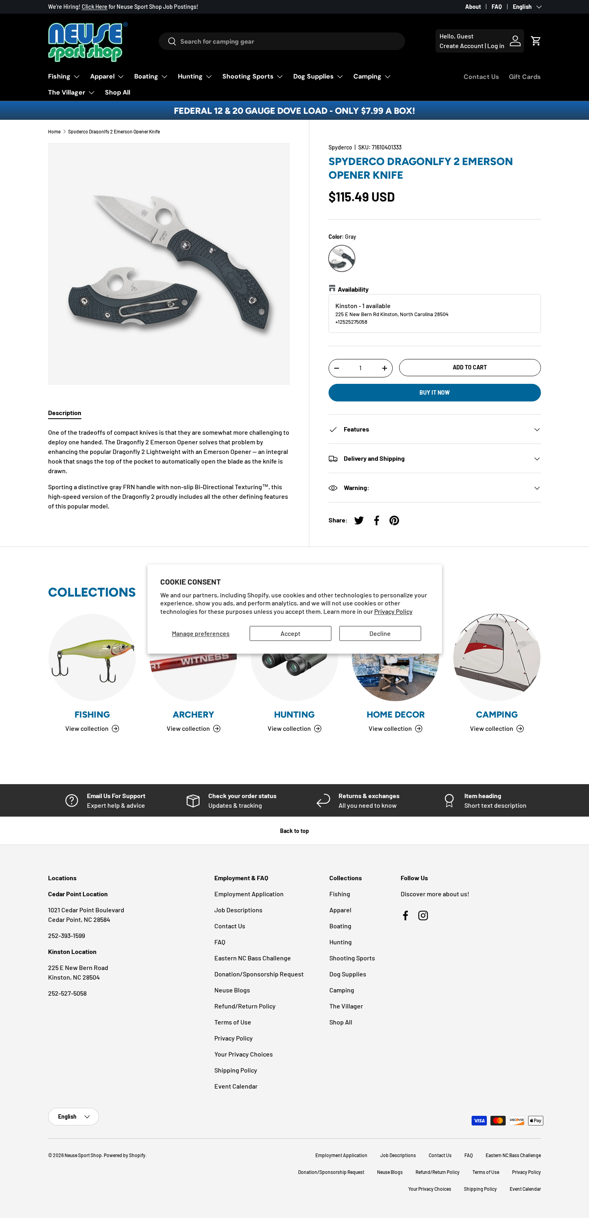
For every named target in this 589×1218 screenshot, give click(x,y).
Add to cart (470, 367)
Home (54, 131)
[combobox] (282, 41)
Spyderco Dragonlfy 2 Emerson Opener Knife (114, 131)
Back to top (294, 830)
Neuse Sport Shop (83, 1155)
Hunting (190, 76)
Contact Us (481, 77)
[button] (536, 41)
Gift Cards (525, 77)
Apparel (102, 76)
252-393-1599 (66, 935)
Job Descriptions (238, 910)
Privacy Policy (393, 611)
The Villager (66, 92)
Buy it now (435, 392)
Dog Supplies (313, 76)
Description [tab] (64, 412)
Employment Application (249, 893)
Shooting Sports (248, 76)
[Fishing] (92, 657)
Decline (380, 633)
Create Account (462, 45)
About (473, 6)
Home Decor (396, 714)
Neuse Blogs (232, 990)
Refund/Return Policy (245, 1006)
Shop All (117, 92)
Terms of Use (232, 1022)
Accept (290, 633)
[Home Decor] (395, 657)
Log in (495, 45)
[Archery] (193, 657)
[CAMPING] (497, 657)
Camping (367, 76)
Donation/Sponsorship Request (259, 974)
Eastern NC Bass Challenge (252, 958)
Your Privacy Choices (243, 1054)
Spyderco (340, 147)
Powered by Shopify (124, 1155)
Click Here (94, 6)
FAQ (497, 6)
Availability (353, 289)
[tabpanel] (169, 469)
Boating (146, 76)
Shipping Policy (235, 1070)
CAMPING (497, 714)
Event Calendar (236, 1086)
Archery (193, 714)
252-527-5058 (67, 993)
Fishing (59, 76)
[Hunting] (294, 657)
